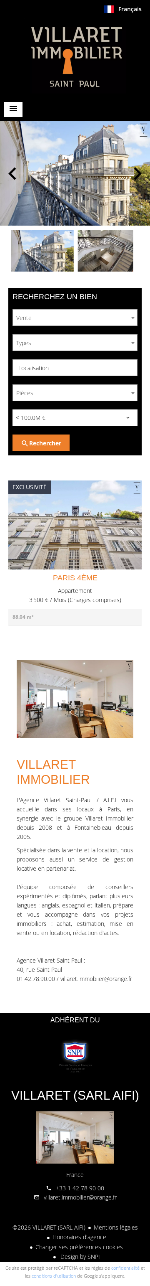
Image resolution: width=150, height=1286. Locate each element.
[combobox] (75, 317)
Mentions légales (116, 1227)
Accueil (75, 56)
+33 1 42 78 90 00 (80, 1188)
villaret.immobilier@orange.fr (80, 1197)
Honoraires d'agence (79, 1237)
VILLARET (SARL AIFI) (75, 1095)
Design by (79, 1257)
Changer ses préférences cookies (79, 1247)
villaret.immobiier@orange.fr (96, 979)
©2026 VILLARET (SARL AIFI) (48, 1227)
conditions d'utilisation (54, 1276)
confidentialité (125, 1268)
